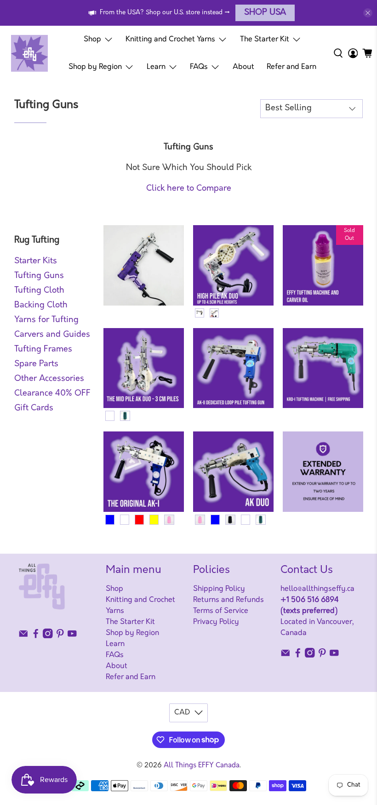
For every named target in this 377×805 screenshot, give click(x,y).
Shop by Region (95, 67)
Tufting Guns (39, 276)
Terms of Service (220, 611)
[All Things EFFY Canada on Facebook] (36, 636)
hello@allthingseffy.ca (317, 589)
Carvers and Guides (52, 335)
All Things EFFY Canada (202, 765)
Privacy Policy (216, 622)
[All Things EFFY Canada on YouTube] (72, 636)
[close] (367, 12)
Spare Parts (36, 364)
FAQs (199, 67)
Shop (92, 39)
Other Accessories (49, 379)
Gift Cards (33, 408)
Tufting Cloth (39, 291)
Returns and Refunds (228, 600)
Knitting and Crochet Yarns (170, 39)
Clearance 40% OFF (52, 394)
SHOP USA (265, 13)
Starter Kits (35, 261)
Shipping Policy (219, 589)
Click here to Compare (188, 189)
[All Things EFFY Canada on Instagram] (48, 636)
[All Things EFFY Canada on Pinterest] (60, 636)
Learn (156, 67)
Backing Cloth (41, 305)
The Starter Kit (264, 39)
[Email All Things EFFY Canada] (23, 636)
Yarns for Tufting (46, 320)
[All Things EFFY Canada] (29, 53)
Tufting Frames (43, 350)
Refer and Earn (291, 67)
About (243, 67)
